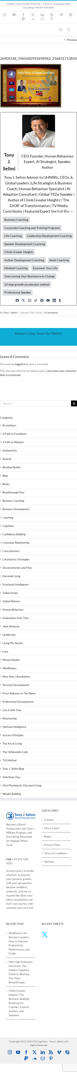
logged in (20, 364)
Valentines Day (11, 777)
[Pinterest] (41, 300)
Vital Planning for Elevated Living (21, 785)
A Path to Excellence (14, 433)
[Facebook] (17, 300)
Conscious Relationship (15, 542)
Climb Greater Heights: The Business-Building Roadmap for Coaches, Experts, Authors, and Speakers (19, 1003)
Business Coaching (13, 500)
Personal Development (15, 685)
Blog (5, 475)
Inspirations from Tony (15, 618)
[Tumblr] (59, 300)
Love (5, 651)
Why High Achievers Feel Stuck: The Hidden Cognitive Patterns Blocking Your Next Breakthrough (21, 972)
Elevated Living (11, 576)
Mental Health (11, 659)
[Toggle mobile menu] (69, 30)
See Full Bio (60, 211)
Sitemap (49, 861)
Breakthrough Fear (13, 492)
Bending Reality (11, 467)
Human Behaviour (13, 609)
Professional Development (17, 701)
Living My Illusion (12, 643)
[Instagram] (29, 300)
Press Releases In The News (19, 693)
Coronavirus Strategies (16, 559)
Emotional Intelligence (15, 584)
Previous (72, 39)
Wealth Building (11, 793)
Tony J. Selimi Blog (13, 768)
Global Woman (11, 601)
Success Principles (13, 735)
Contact (49, 819)
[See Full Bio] (71, 211)
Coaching (7, 517)
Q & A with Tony (12, 710)
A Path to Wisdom (13, 442)
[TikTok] (35, 300)
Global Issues (10, 592)
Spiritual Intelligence (14, 726)
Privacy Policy (52, 844)
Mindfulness (9, 668)
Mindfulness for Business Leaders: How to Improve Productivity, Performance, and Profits (19, 943)
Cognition (8, 526)
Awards (6, 459)
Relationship (9, 718)
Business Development (15, 509)
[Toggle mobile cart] (60, 30)
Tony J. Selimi (10, 312)
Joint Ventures (11, 626)
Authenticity (9, 450)
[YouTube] (48, 300)
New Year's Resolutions (16, 676)
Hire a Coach (51, 828)
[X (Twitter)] (23, 300)
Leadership (8, 634)
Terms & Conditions (55, 853)
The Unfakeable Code (15, 752)
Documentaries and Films (17, 567)
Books (6, 484)
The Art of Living (12, 743)
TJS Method (9, 760)
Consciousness (11, 551)
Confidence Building (13, 534)
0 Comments (51, 312)
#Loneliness (9, 425)
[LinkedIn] (54, 300)
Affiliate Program (16, 832)
